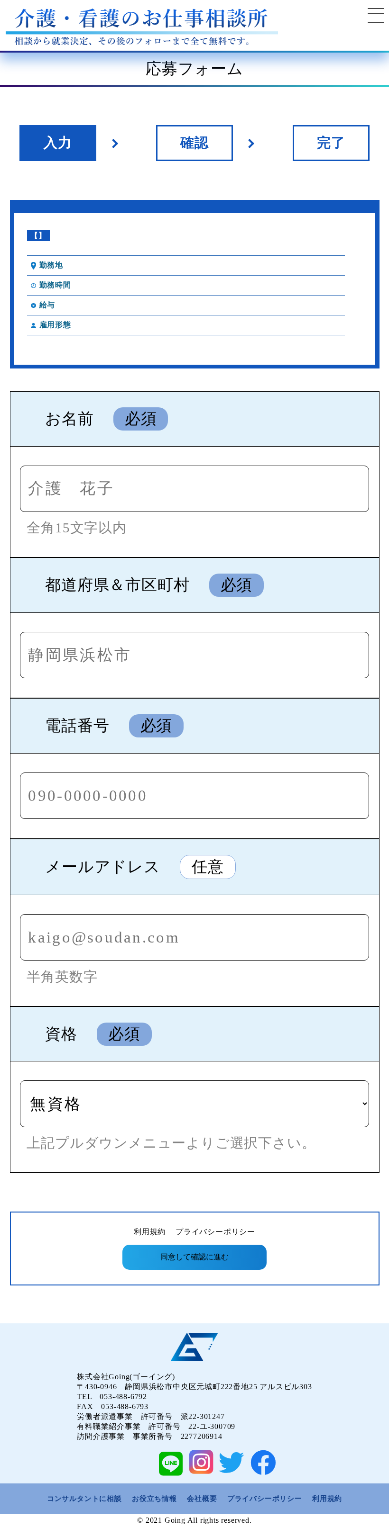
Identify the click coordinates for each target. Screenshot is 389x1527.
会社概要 (202, 1498)
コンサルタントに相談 (84, 1498)
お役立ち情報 (154, 1498)
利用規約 (150, 1232)
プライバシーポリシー (215, 1232)
